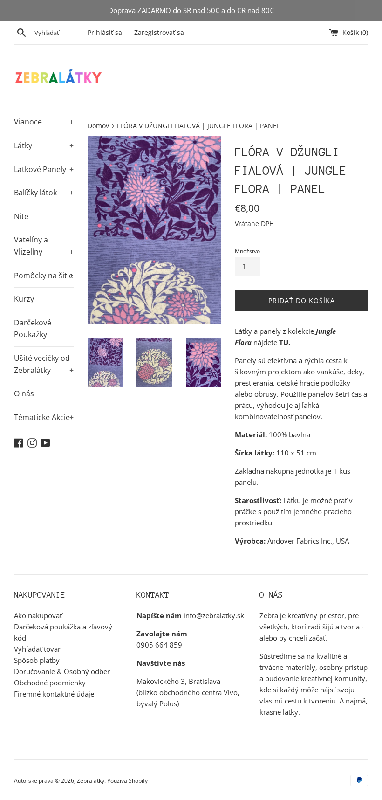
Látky (44, 145)
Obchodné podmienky (50, 682)
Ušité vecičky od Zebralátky (44, 364)
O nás (24, 393)
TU (283, 342)
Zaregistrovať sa (159, 32)
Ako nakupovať (38, 615)
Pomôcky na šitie (44, 275)
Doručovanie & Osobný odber (62, 671)
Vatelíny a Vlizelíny (44, 245)
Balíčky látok (44, 192)
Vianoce (44, 122)
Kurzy (24, 299)
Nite (21, 216)
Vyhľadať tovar (37, 649)
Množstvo (247, 251)
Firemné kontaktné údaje (54, 693)
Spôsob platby (37, 660)
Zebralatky (90, 781)
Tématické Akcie (44, 417)
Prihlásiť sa (105, 32)
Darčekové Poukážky (32, 328)
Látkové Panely (44, 169)
